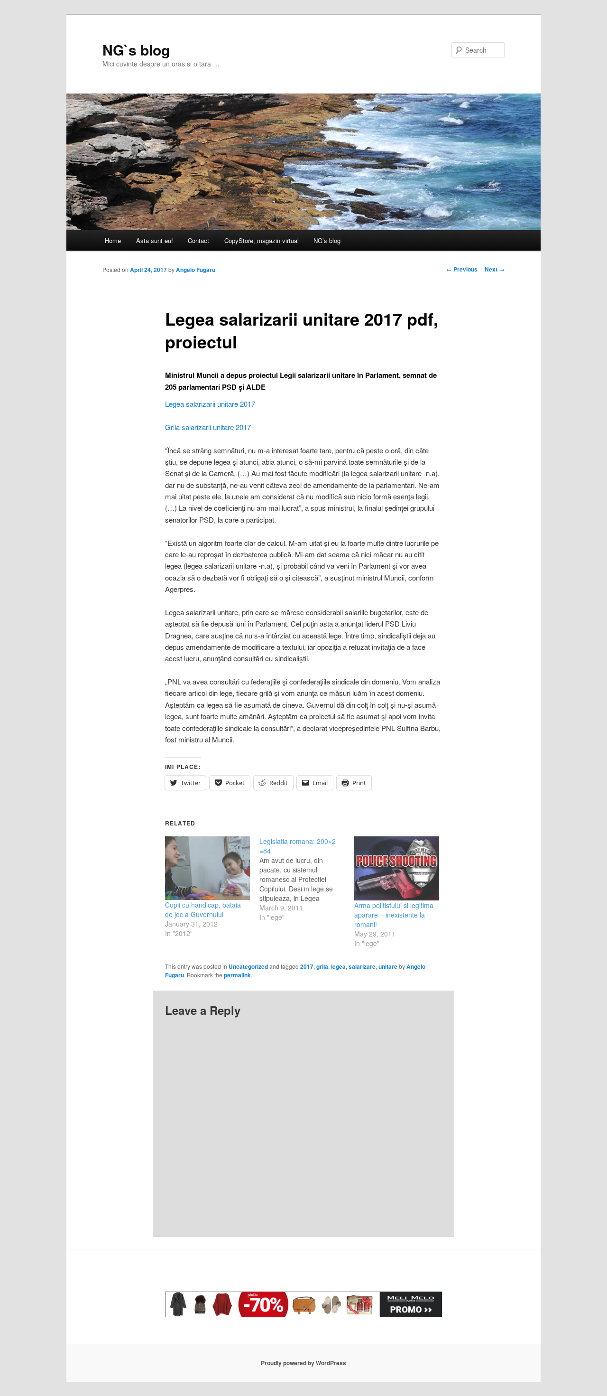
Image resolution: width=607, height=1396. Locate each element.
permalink (237, 975)
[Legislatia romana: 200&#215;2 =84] (306, 879)
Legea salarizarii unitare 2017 (210, 404)
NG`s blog (136, 49)
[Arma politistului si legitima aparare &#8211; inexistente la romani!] (396, 868)
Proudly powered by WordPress (303, 1363)
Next (495, 269)
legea (338, 966)
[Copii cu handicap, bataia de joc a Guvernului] (207, 868)
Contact (198, 240)
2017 (306, 966)
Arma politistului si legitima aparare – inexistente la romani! (393, 914)
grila (322, 966)
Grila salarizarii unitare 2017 (208, 427)
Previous (462, 269)
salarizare (362, 966)
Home (113, 240)
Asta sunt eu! (154, 240)
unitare (387, 966)
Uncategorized (248, 966)
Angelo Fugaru (195, 269)
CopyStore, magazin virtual (261, 240)
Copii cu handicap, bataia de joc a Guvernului (203, 909)
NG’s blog (326, 240)
